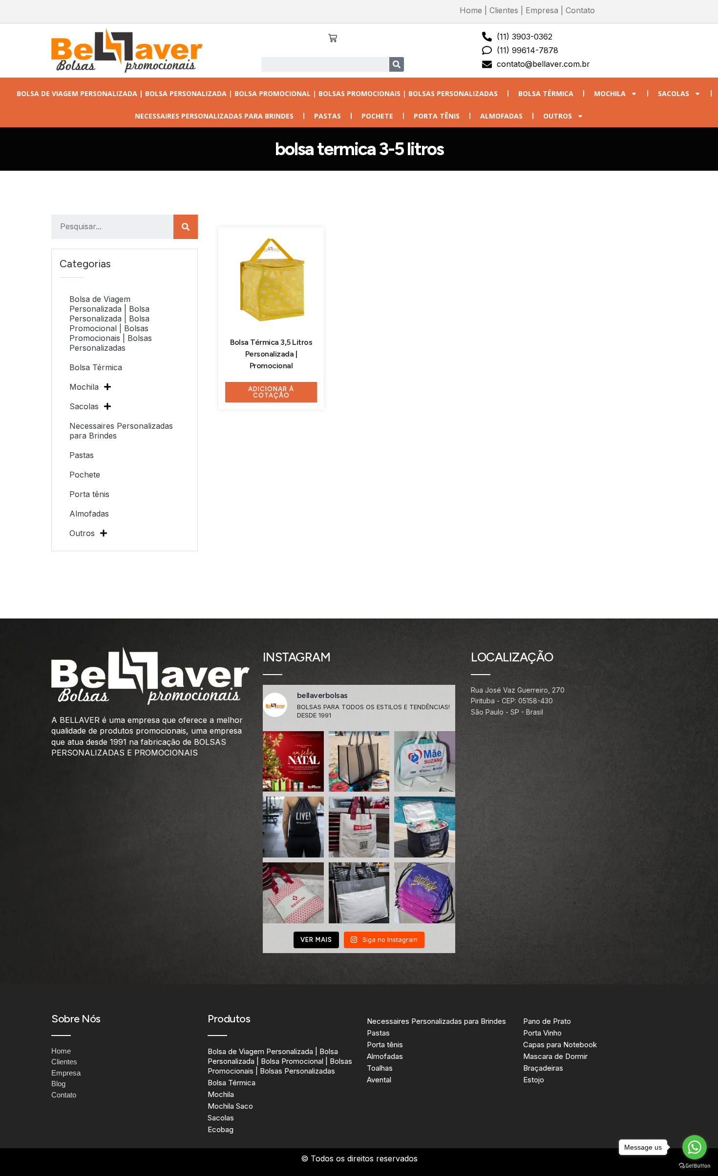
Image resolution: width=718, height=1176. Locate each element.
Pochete (377, 115)
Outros (557, 115)
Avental (379, 1079)
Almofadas (501, 115)
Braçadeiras (543, 1068)
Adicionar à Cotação (271, 392)
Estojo (533, 1079)
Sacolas (673, 93)
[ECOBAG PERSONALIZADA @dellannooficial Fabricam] (359, 892)
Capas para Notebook (560, 1044)
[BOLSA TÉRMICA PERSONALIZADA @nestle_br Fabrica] (424, 827)
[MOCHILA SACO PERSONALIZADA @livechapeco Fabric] (293, 827)
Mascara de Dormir (555, 1056)
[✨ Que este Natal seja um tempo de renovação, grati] (293, 761)
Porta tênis (437, 115)
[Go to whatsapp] (694, 1147)
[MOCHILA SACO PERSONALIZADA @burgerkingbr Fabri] (424, 892)
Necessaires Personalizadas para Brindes (214, 115)
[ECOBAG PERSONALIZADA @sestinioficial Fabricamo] (359, 827)
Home (471, 10)
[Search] (396, 64)
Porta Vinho (542, 1032)
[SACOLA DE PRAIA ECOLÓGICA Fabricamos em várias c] (359, 761)
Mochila (610, 93)
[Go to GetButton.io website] (694, 1166)
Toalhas (380, 1068)
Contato (580, 10)
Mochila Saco (230, 1106)
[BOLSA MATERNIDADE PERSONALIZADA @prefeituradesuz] (424, 761)
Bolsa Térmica (545, 93)
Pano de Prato (547, 1021)
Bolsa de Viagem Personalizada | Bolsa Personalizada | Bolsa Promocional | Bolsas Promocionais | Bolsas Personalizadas (257, 93)
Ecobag (220, 1129)
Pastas (327, 115)
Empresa (542, 10)
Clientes (503, 10)
